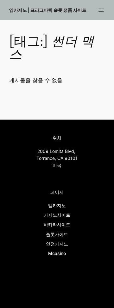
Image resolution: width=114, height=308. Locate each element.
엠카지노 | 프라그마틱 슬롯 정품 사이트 (47, 10)
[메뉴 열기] (101, 10)
